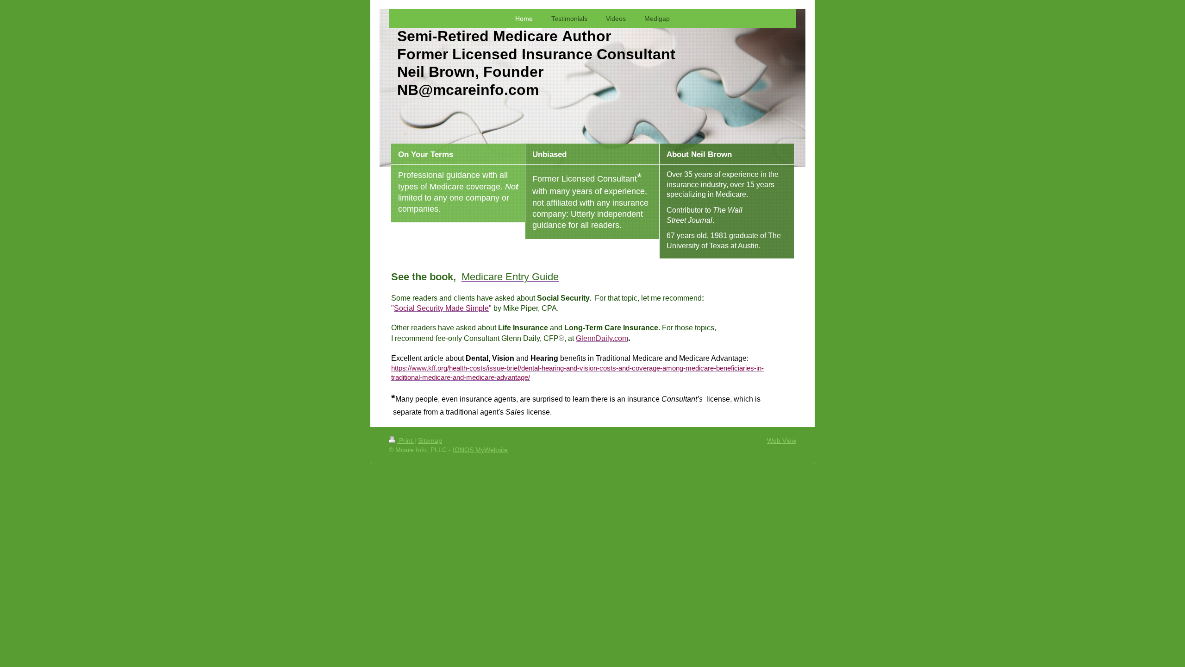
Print (405, 440)
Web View (781, 440)
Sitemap (430, 440)
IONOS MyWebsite (480, 449)
